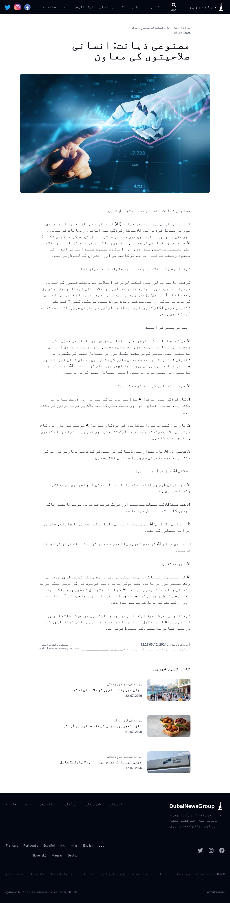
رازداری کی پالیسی (113, 874)
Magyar (57, 855)
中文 (74, 845)
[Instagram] (211, 850)
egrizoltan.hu (13, 892)
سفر (65, 7)
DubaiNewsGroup (192, 806)
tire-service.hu (40, 892)
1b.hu (26, 892)
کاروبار (151, 7)
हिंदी (63, 845)
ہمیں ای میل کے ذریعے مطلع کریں (102, 649)
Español (49, 845)
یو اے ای (106, 7)
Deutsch (73, 855)
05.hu (62, 892)
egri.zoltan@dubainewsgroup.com (59, 648)
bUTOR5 (72, 892)
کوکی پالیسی (87, 874)
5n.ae (53, 892)
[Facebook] (222, 850)
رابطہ (162, 874)
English (88, 845)
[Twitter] (200, 850)
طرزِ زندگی (128, 7)
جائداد (49, 7)
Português (30, 845)
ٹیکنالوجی (84, 7)
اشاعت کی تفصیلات (142, 874)
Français (12, 845)
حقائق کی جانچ (14, 874)
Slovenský (39, 855)
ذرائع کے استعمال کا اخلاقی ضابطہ (51, 874)
